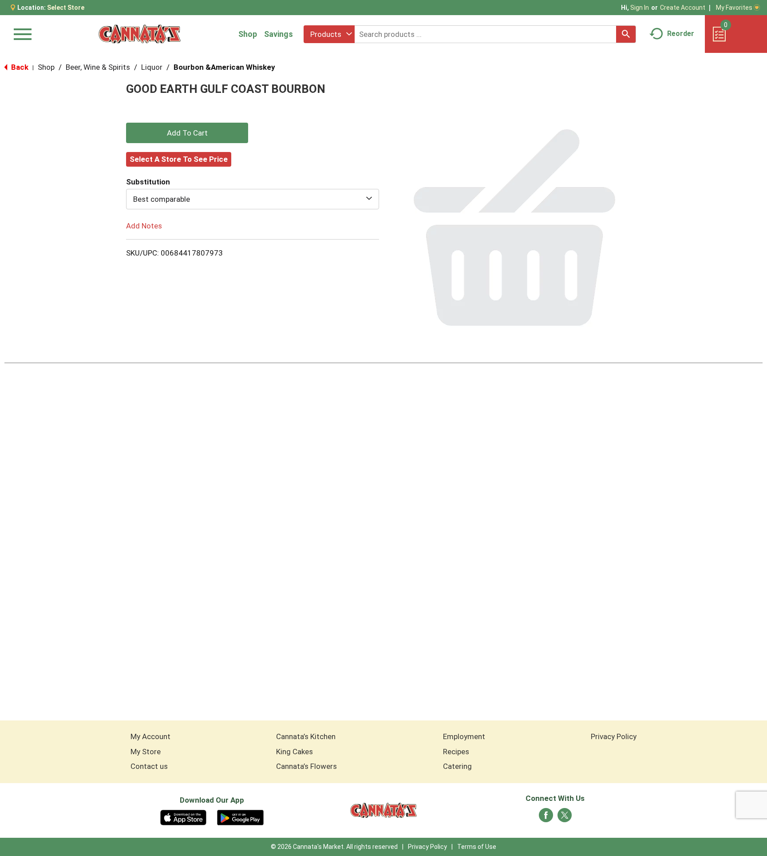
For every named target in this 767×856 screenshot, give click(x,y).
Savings (278, 34)
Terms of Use (476, 846)
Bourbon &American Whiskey (224, 67)
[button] (187, 133)
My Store (145, 751)
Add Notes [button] (144, 225)
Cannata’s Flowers (306, 766)
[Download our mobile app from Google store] (240, 816)
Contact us (149, 766)
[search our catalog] (626, 34)
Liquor (151, 67)
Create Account (682, 7)
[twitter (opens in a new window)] (564, 817)
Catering (457, 766)
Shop (247, 34)
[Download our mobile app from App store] (183, 816)
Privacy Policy (614, 736)
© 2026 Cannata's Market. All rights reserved (334, 846)
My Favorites (734, 7)
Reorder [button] (680, 33)
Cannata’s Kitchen (306, 736)
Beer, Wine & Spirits (98, 67)
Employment (464, 736)
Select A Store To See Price (179, 159)
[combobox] (329, 34)
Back (18, 67)
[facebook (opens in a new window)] (546, 817)
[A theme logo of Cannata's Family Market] (140, 34)
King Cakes (294, 751)
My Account (150, 736)
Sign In (639, 7)
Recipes (456, 751)
